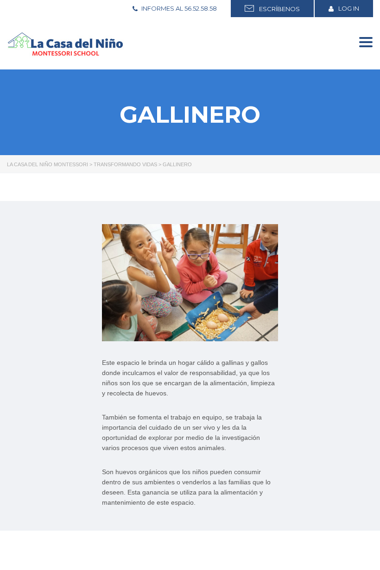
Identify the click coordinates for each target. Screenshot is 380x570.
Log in (348, 8)
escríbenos (278, 8)
